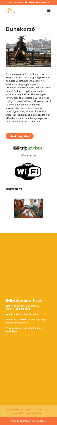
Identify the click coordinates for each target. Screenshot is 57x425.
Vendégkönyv (34, 413)
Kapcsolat (18, 413)
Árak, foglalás (19, 136)
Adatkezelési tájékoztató (18, 409)
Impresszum (41, 409)
